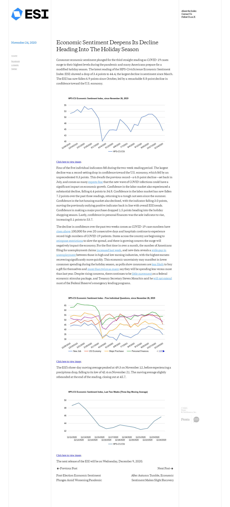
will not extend (162, 278)
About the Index (188, 11)
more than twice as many (103, 269)
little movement (142, 274)
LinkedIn (15, 65)
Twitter (14, 69)
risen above (63, 231)
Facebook (15, 61)
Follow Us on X (188, 17)
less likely (158, 264)
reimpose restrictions (69, 241)
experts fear (95, 182)
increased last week (109, 250)
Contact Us (186, 14)
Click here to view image (68, 161)
